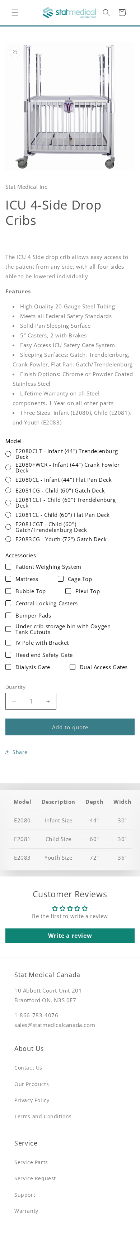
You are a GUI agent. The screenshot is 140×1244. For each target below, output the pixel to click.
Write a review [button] (70, 936)
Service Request (35, 1178)
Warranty (26, 1210)
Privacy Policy (31, 1100)
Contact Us (28, 1067)
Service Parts (31, 1162)
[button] (15, 12)
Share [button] (20, 752)
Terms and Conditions (43, 1116)
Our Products (31, 1084)
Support (24, 1194)
